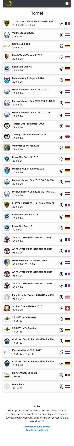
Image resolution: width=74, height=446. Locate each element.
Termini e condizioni (37, 430)
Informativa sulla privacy (37, 427)
